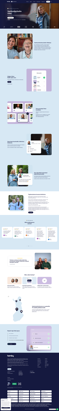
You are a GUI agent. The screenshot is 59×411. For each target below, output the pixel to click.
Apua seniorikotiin (19, 403)
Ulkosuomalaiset (30, 404)
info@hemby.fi (20, 372)
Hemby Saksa (41, 406)
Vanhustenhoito (38, 405)
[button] (30, 372)
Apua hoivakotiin (15, 403)
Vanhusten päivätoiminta (25, 403)
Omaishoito (38, 403)
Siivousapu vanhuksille (32, 405)
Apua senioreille (17, 405)
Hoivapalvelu (49, 404)
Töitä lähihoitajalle (17, 406)
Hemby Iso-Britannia (46, 406)
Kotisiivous (34, 404)
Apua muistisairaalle (18, 404)
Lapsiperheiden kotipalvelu (43, 405)
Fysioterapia (40, 404)
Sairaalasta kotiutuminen (13, 404)
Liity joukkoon (24, 19)
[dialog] (6, 404)
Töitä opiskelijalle (32, 406)
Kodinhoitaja (12, 405)
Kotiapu (47, 404)
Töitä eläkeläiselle (36, 406)
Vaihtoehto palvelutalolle (25, 404)
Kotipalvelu (44, 404)
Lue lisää (2, 406)
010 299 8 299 (20, 373)
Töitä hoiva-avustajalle (22, 406)
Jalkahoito (37, 404)
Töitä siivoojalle (27, 406)
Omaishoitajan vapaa (43, 403)
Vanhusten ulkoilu (21, 405)
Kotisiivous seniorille (26, 405)
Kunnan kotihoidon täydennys (33, 403)
